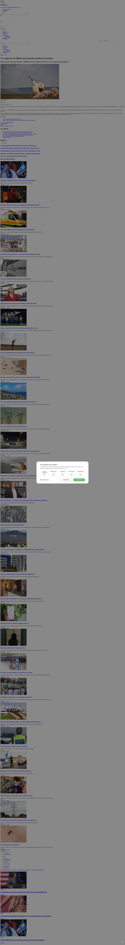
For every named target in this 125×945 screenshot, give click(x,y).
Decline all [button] (66, 479)
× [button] (86, 463)
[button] (44, 480)
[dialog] (62, 472)
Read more (62, 468)
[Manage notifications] (122, 942)
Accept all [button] (79, 479)
